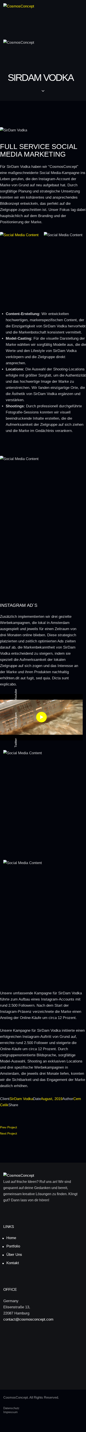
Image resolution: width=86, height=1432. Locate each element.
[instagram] (43, 1353)
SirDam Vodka (21, 1099)
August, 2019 (51, 1099)
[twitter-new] (43, 1338)
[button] (9, 17)
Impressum (10, 1412)
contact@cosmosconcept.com (28, 1319)
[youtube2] (43, 1369)
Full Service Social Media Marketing (38, 150)
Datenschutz (11, 1408)
